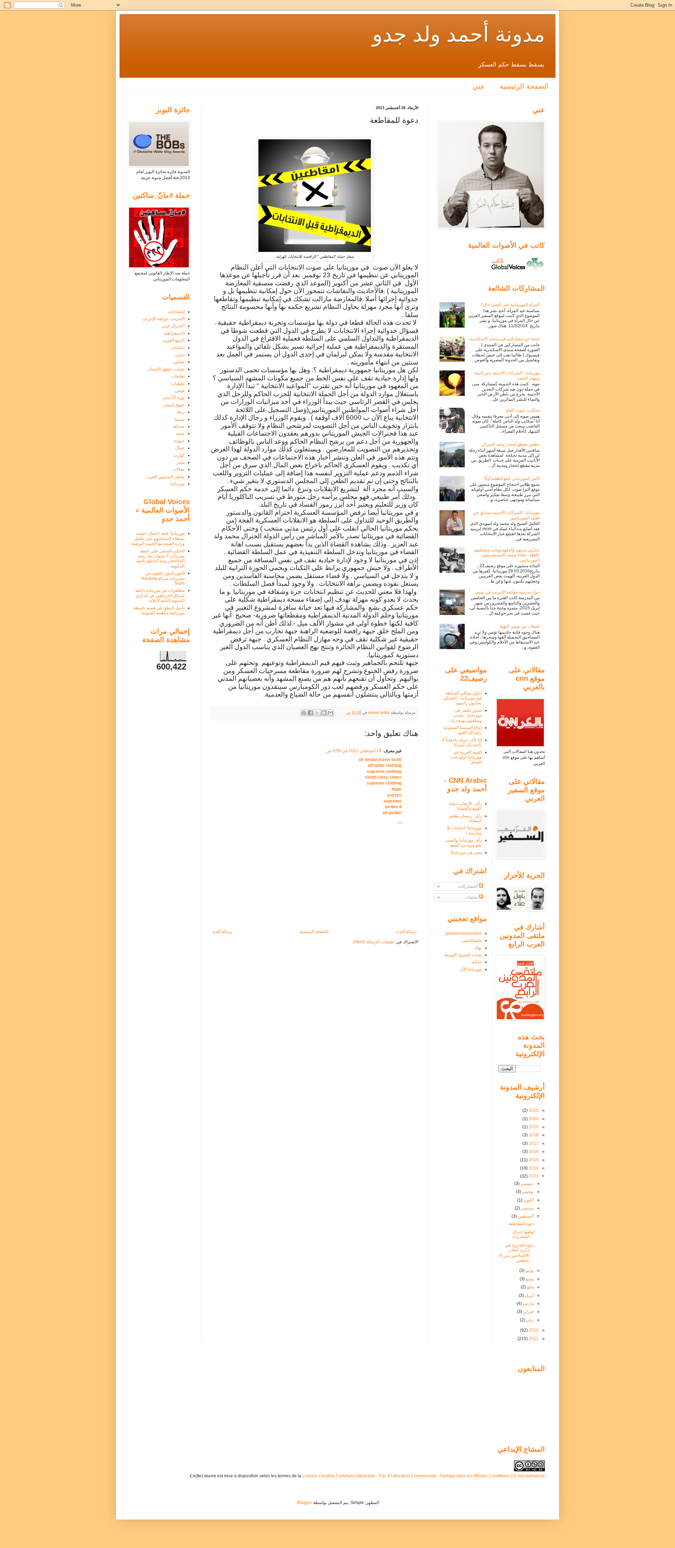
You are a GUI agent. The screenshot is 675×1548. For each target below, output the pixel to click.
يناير (529, 1320)
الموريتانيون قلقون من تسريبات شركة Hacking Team (163, 578)
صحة (180, 433)
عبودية (179, 440)
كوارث (179, 455)
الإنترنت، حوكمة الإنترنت (163, 318)
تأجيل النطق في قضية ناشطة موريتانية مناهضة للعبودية (159, 610)
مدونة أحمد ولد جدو (458, 34)
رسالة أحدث (406, 931)
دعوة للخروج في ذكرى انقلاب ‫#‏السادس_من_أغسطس (516, 1253)
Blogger (304, 1502)
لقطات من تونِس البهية (520, 626)
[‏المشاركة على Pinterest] (303, 712)
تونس (180, 390)
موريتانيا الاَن (471, 969)
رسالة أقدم (222, 931)
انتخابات (178, 347)
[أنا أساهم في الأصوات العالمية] (517, 270)
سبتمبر (527, 1208)
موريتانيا (178, 483)
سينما (179, 419)
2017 (533, 1143)
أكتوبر (528, 1200)
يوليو (529, 1270)
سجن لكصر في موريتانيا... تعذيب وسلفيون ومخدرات (465, 715)
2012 (533, 1330)
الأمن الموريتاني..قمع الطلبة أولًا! (512, 478)
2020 (533, 1118)
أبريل (529, 1295)
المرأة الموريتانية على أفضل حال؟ (510, 304)
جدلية (477, 961)
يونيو (529, 1278)
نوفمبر (527, 1191)
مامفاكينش (472, 940)
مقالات (179, 469)
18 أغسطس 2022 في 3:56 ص (353, 750)
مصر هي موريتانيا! (466, 852)
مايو (530, 1286)
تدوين (180, 354)
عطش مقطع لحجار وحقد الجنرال (511, 444)
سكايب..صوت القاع (523, 410)
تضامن (179, 361)
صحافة (179, 426)
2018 (533, 1135)
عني (478, 86)
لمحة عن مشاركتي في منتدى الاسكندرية (504, 338)
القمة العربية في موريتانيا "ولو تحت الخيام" (466, 757)
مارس (528, 1303)
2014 (533, 1168)
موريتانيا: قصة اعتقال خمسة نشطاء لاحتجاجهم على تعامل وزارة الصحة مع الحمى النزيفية (158, 538)
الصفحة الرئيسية (524, 86)
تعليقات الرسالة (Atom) (373, 941)
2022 (533, 1110)
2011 (533, 1338)
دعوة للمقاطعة (521, 1223)
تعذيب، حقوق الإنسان (166, 369)
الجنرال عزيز (173, 325)
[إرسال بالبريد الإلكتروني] (330, 712)
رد (399, 821)
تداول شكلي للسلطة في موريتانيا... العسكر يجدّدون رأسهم (462, 698)
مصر (180, 462)
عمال (180, 447)
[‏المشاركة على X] (317, 712)
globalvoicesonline (463, 933)
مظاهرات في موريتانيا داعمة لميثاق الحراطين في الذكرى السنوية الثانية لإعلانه (160, 595)
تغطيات (178, 383)
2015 (533, 1159)
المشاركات (468, 886)
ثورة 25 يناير (174, 397)
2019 (533, 1126)
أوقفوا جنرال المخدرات (523, 1234)
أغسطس (525, 1216)
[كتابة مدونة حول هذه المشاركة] (323, 712)
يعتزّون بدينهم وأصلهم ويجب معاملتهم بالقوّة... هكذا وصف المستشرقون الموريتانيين (507, 555)
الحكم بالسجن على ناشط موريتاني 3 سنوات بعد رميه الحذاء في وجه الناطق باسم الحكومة (160, 558)
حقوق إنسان (174, 404)
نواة (478, 947)
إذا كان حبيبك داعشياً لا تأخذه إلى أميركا (462, 742)
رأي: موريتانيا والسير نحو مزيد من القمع (464, 843)
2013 (533, 1176)
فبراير (528, 1311)
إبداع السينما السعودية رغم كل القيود (462, 730)
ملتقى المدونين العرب (165, 476)
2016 (533, 1151)
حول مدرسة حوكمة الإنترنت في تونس (507, 592)
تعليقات (178, 376)
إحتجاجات (176, 311)
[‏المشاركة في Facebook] (310, 712)
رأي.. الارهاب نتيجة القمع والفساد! (465, 806)
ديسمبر (527, 1183)
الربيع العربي (173, 340)
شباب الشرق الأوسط (463, 954)
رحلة (180, 412)
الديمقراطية (174, 333)
